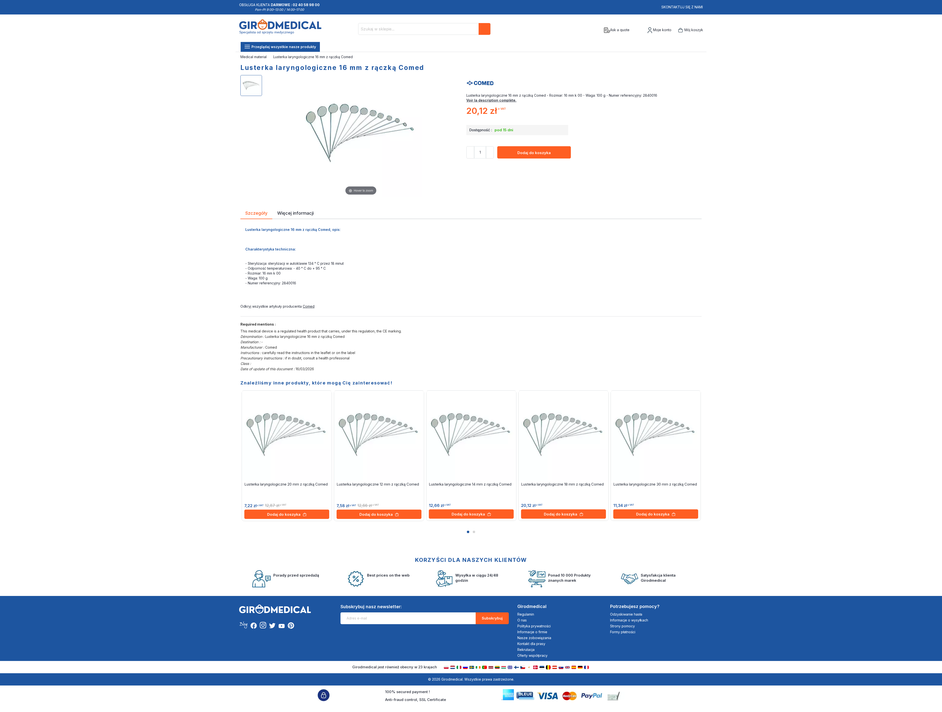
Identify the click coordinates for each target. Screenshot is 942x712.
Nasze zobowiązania (534, 638)
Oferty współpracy (532, 655)
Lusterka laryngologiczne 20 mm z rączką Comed (286, 484)
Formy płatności (622, 632)
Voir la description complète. (491, 100)
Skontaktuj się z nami (682, 7)
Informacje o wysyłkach (629, 620)
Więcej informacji (295, 213)
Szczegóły (256, 213)
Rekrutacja (526, 649)
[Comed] (584, 83)
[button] (468, 532)
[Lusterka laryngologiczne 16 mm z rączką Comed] (251, 85)
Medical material (254, 57)
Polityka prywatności (534, 626)
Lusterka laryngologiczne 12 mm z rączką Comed (378, 484)
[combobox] (424, 29)
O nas (522, 620)
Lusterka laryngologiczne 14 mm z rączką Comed (470, 484)
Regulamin (525, 614)
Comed (308, 306)
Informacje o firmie (532, 632)
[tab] (256, 214)
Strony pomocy (622, 626)
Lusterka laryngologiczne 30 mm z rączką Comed (655, 484)
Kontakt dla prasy (531, 644)
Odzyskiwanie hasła (626, 614)
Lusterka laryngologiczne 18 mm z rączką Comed (562, 484)
